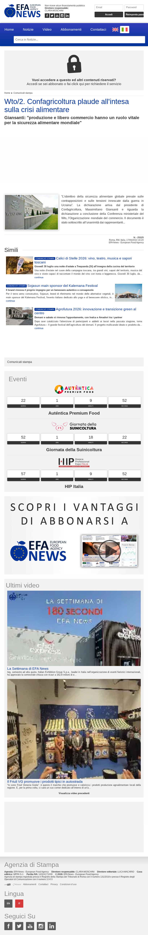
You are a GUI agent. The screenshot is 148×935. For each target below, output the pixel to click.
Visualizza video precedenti (74, 793)
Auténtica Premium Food (74, 413)
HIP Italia (74, 486)
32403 (49, 879)
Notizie (28, 29)
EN (8, 903)
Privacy (54, 884)
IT (19, 903)
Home (9, 29)
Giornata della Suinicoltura (74, 449)
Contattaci (98, 29)
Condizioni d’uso (68, 884)
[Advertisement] (74, 166)
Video (47, 29)
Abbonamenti (71, 29)
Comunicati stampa (23, 93)
